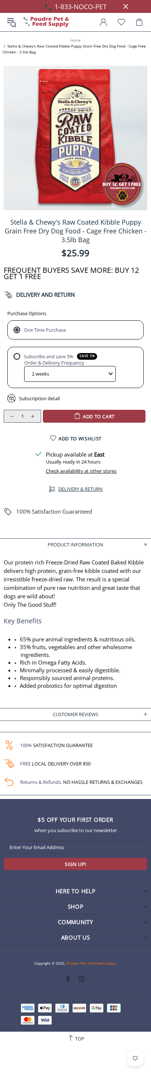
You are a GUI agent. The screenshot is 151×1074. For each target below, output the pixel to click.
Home (75, 40)
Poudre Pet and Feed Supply (46, 22)
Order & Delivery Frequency (54, 363)
